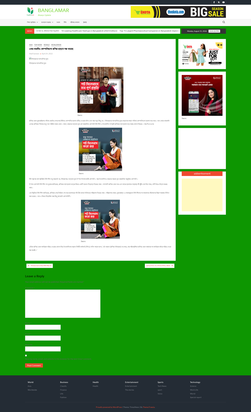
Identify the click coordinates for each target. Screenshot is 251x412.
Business (64, 382)
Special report (195, 397)
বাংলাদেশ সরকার (46, 22)
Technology (195, 382)
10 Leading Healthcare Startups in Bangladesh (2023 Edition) (78, 31)
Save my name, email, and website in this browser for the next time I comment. (58, 359)
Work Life (194, 390)
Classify (63, 386)
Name (28, 323)
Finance (63, 390)
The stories (129, 390)
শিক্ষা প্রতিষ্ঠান (31, 22)
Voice (160, 394)
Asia (31, 45)
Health (96, 382)
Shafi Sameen (34, 54)
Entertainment (131, 382)
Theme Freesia (149, 407)
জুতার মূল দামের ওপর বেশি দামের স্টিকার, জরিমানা (158, 266)
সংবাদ (58, 22)
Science (193, 386)
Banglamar (53, 10)
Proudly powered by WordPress (109, 407)
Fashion (63, 397)
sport (160, 390)
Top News (38, 45)
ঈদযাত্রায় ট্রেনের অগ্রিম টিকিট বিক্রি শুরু (41, 266)
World (47, 45)
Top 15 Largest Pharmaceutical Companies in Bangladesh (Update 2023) (141, 31)
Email (28, 334)
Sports (160, 382)
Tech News (162, 386)
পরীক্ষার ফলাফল (74, 22)
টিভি (65, 22)
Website (28, 345)
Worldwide (56, 45)
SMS (85, 22)
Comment (30, 288)
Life (61, 394)
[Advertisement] (202, 195)
